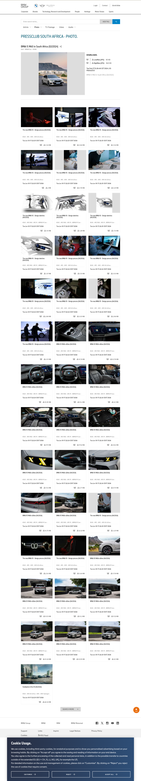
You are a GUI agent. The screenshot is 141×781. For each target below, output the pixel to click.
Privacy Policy (96, 731)
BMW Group (25, 723)
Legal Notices (75, 731)
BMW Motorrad (77, 723)
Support (24, 731)
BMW (43, 723)
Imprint (56, 731)
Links (40, 731)
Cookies (24, 735)
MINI (58, 723)
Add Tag (106, 22)
